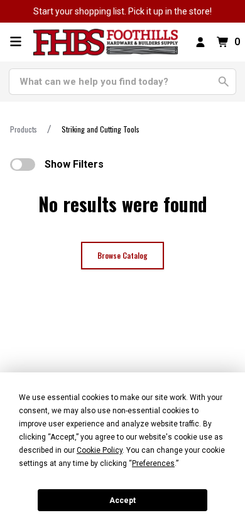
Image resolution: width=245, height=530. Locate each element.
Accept (122, 500)
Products (23, 129)
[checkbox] (22, 164)
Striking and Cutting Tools (100, 129)
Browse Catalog (122, 255)
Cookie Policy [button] (99, 450)
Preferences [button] (153, 463)
